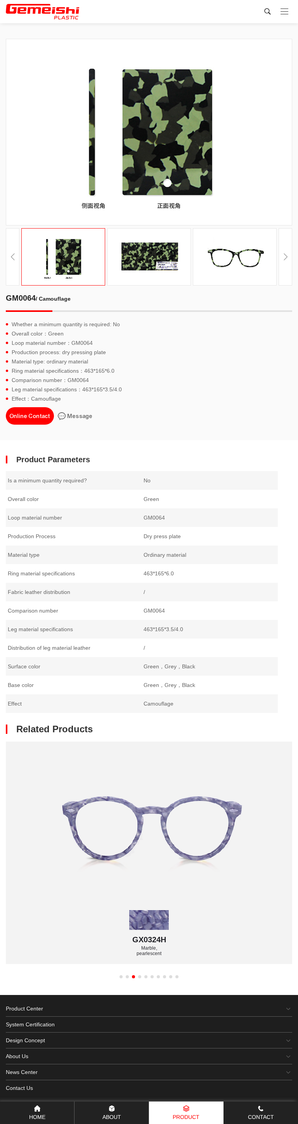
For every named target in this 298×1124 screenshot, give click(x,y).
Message (80, 416)
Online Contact (30, 416)
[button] (285, 257)
